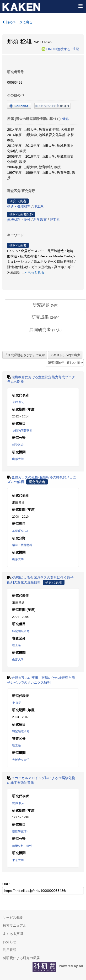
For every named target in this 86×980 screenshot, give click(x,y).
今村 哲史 (18, 402)
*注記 (75, 48)
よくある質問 (13, 934)
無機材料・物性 (19, 220)
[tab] (45, 305)
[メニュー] (80, 5)
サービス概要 (13, 917)
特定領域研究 (20, 631)
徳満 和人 (18, 803)
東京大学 (18, 860)
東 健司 (17, 703)
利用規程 (9, 950)
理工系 (38, 206)
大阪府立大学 (20, 760)
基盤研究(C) (20, 531)
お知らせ (9, 942)
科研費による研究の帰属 (21, 958)
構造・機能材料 (19, 206)
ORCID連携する (58, 49)
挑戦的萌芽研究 (22, 430)
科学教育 (40, 220)
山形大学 (18, 459)
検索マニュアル (14, 925)
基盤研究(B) (19, 831)
